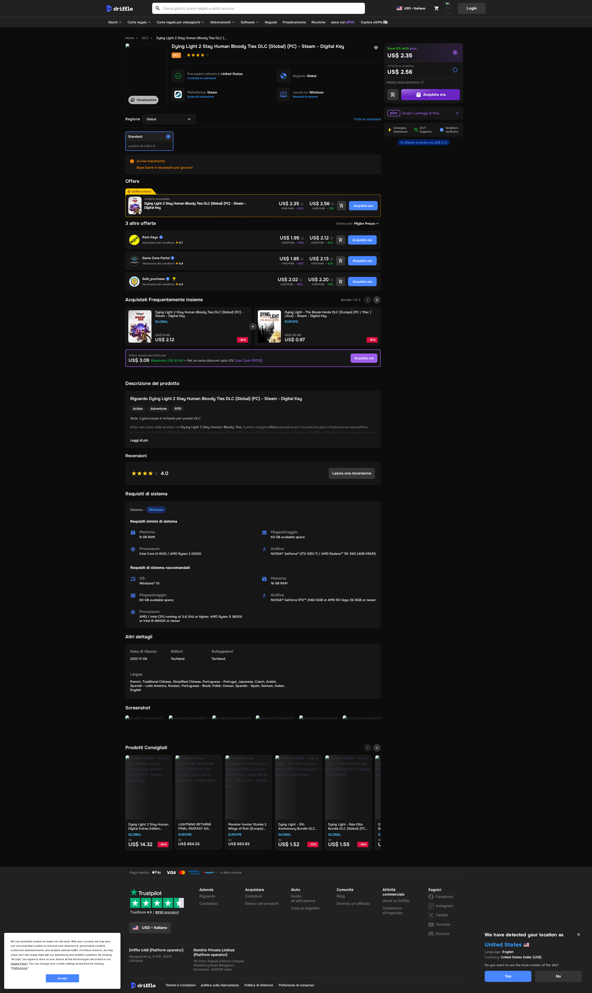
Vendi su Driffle (395, 900)
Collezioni (253, 896)
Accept (62, 978)
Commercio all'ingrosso (392, 910)
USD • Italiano (414, 8)
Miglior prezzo (364, 223)
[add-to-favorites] (376, 48)
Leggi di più (139, 440)
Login (472, 8)
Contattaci (208, 903)
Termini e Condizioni (180, 985)
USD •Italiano (154, 927)
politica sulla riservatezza (220, 985)
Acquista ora (364, 358)
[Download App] (448, 8)
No (558, 976)
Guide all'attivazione (303, 898)
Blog (341, 896)
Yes (508, 976)
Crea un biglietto (305, 908)
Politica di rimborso (258, 985)
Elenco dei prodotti (262, 903)
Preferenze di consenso (296, 985)
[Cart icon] (436, 8)
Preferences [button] (20, 968)
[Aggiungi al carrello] (341, 205)
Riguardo (207, 896)
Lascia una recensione (351, 473)
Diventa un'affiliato (353, 903)
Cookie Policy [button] (19, 963)
